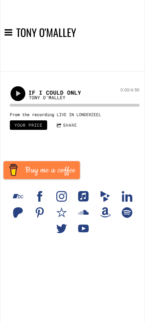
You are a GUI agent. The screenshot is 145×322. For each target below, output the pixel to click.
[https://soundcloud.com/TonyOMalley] (83, 212)
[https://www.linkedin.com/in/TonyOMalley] (127, 196)
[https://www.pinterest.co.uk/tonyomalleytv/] (39, 212)
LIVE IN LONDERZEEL (79, 114)
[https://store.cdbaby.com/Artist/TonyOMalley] (105, 196)
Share (70, 125)
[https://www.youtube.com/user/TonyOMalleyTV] (83, 228)
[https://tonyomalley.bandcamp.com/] (18, 196)
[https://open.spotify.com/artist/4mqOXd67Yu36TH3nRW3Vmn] (127, 212)
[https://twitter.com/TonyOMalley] (61, 228)
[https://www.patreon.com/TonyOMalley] (18, 212)
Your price (28, 125)
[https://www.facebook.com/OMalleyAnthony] (39, 196)
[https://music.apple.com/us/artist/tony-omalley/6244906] (83, 196)
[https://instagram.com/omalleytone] (61, 196)
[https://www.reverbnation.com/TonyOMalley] (61, 212)
